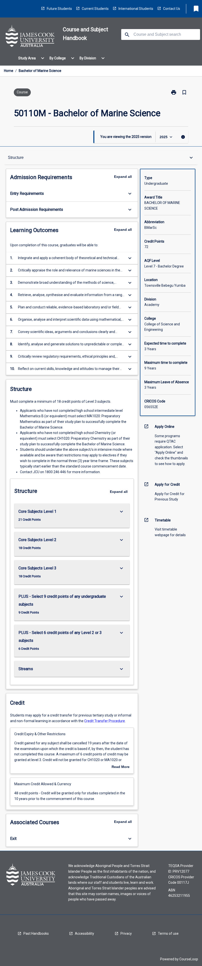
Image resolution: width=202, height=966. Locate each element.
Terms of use (168, 933)
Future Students (59, 9)
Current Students (95, 9)
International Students (135, 9)
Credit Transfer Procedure (104, 721)
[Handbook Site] (30, 37)
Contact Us (171, 9)
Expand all (123, 177)
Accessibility (84, 933)
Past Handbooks (36, 933)
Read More (121, 767)
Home (8, 71)
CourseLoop (188, 959)
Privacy (126, 933)
